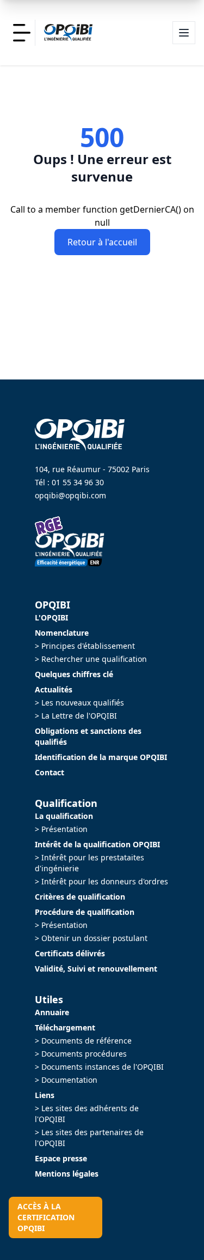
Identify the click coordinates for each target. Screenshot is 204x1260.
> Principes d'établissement (85, 646)
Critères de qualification (80, 896)
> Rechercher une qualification (91, 659)
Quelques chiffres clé (74, 674)
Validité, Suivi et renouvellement (96, 968)
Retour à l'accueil (102, 242)
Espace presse (61, 1158)
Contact (49, 772)
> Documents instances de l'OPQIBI (99, 1067)
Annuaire (52, 1012)
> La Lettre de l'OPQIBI (76, 715)
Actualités (53, 689)
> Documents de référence (83, 1040)
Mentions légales (66, 1173)
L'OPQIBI (51, 617)
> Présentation (61, 829)
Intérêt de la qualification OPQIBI (97, 844)
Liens (44, 1095)
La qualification (64, 816)
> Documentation (66, 1080)
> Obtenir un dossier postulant (91, 938)
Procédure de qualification (84, 912)
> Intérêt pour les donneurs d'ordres (101, 881)
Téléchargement (65, 1027)
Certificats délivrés (70, 953)
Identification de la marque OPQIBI (101, 757)
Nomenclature (62, 633)
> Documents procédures (81, 1053)
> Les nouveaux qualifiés (79, 702)
